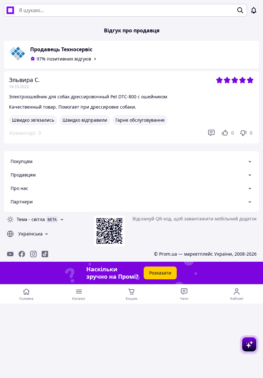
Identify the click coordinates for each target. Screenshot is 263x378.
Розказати (160, 273)
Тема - (31, 219)
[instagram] (33, 254)
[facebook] (22, 254)
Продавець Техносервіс (61, 49)
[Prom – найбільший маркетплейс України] (10, 10)
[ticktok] (45, 254)
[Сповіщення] (253, 10)
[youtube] (10, 254)
